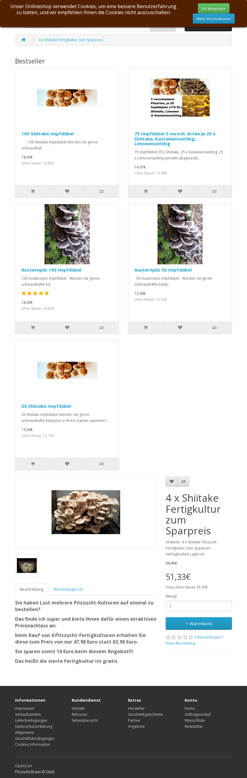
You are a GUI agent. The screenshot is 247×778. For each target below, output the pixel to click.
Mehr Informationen (214, 18)
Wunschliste (195, 720)
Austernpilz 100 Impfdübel (51, 270)
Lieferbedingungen (31, 720)
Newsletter (194, 726)
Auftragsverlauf (198, 714)
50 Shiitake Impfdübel (46, 406)
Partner (134, 720)
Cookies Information (32, 744)
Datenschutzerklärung (33, 726)
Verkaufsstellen (28, 714)
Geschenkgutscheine (145, 714)
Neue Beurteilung (180, 643)
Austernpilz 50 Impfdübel (163, 270)
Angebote (136, 726)
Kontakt (78, 708)
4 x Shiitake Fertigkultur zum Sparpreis (71, 39)
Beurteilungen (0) (68, 589)
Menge (171, 596)
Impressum (24, 708)
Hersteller (136, 708)
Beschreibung (31, 589)
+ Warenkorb (199, 623)
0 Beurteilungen (207, 637)
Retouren (79, 714)
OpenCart (23, 765)
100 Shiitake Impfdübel (47, 134)
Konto (190, 708)
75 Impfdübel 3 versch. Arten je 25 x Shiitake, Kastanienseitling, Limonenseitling (175, 138)
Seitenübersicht (85, 720)
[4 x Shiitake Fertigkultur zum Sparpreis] (86, 512)
